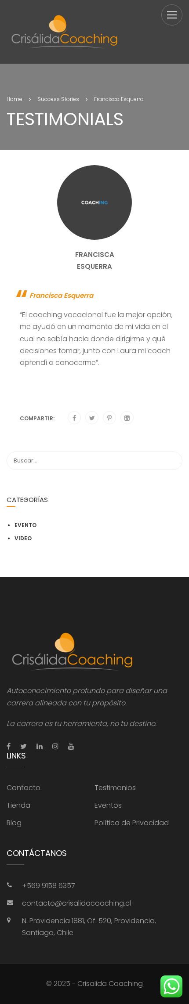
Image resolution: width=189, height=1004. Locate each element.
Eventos (108, 805)
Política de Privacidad (131, 823)
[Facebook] (74, 418)
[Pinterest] (109, 418)
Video (23, 538)
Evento (25, 525)
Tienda (18, 805)
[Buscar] (171, 460)
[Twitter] (92, 418)
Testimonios (115, 788)
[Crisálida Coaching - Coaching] (65, 31)
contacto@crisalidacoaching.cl (76, 903)
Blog (14, 823)
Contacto (23, 788)
